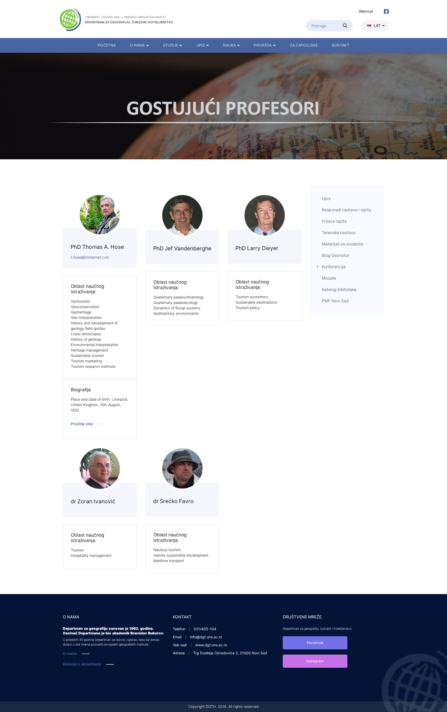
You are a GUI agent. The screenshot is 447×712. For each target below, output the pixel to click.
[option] (223, 106)
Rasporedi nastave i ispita (346, 210)
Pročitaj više (82, 424)
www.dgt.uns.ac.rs (211, 645)
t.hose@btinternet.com (90, 257)
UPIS (200, 45)
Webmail (366, 11)
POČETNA (107, 45)
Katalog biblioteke (339, 290)
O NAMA (137, 45)
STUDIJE (170, 45)
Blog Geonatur (335, 255)
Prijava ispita (334, 221)
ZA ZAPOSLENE (304, 45)
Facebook (315, 642)
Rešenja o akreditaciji (82, 664)
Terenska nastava (338, 233)
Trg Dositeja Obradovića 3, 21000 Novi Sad (230, 653)
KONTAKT (340, 45)
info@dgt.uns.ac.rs (206, 637)
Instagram (315, 661)
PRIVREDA (263, 45)
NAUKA (229, 45)
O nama (70, 653)
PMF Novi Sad (335, 301)
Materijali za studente (342, 244)
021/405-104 (205, 629)
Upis (326, 198)
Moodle (329, 278)
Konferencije (334, 267)
